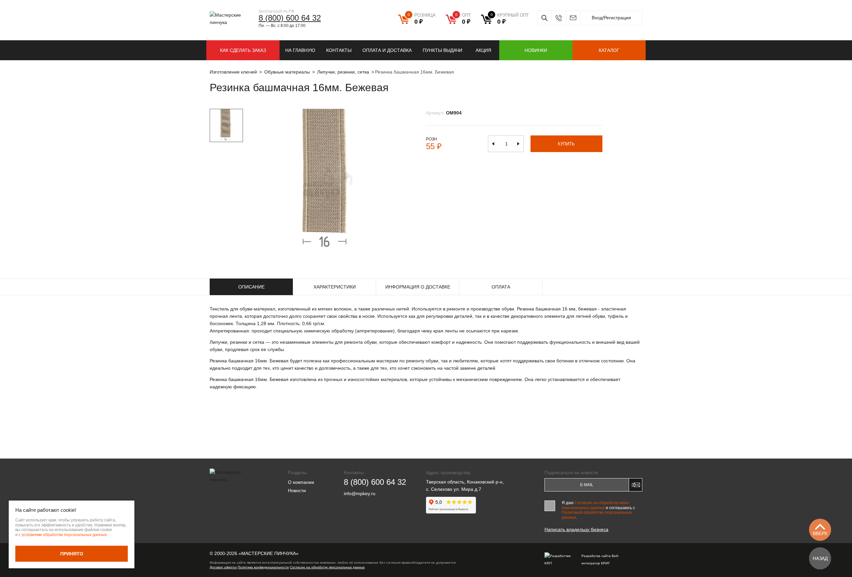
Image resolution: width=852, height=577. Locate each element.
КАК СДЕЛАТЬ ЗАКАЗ (243, 50)
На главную (300, 50)
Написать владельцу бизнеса (576, 529)
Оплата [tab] (501, 286)
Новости (297, 490)
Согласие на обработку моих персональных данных (595, 505)
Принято (71, 553)
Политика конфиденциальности (263, 567)
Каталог (609, 50)
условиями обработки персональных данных (64, 534)
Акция (483, 50)
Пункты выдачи (442, 50)
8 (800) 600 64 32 (290, 17)
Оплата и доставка (387, 50)
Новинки (536, 50)
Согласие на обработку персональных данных (327, 567)
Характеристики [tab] (335, 286)
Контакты (338, 50)
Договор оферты (223, 567)
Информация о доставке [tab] (417, 286)
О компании (301, 482)
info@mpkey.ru (573, 18)
